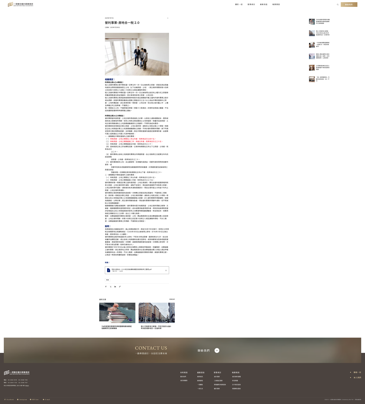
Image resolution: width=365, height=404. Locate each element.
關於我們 (183, 376)
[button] (239, 4)
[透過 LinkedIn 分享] (115, 286)
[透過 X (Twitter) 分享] (110, 286)
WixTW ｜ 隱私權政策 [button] (355, 399)
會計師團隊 (183, 380)
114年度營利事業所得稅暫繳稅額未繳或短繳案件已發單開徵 (117, 327)
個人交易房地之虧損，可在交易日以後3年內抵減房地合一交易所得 (156, 327)
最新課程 (200, 380)
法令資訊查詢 (236, 384)
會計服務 (217, 376)
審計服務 (217, 388)
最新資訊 (200, 376)
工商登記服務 (218, 380)
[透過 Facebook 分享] (106, 286)
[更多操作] (168, 18)
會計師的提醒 (236, 376)
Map (27, 385)
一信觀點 (200, 384)
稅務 (107, 280)
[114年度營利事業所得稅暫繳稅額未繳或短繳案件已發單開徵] (117, 313)
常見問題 (235, 380)
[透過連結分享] (120, 286)
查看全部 (172, 299)
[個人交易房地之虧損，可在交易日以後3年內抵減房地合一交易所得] (157, 313)
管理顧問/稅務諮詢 (220, 384)
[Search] (337, 4)
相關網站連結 (236, 388)
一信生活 (200, 388)
